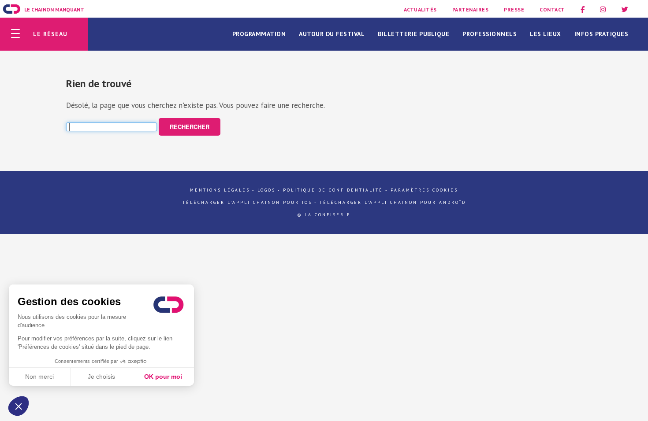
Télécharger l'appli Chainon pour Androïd (393, 202)
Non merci (39, 376)
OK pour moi (163, 376)
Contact (552, 9)
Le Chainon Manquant (54, 9)
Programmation (259, 34)
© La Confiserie (324, 215)
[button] (18, 406)
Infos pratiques (601, 34)
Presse (514, 9)
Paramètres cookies (424, 190)
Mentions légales (220, 190)
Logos (266, 190)
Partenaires (470, 9)
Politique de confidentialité (333, 190)
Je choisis (101, 376)
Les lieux (545, 34)
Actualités (420, 9)
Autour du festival (332, 34)
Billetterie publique (413, 34)
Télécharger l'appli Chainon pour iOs (247, 202)
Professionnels (489, 34)
